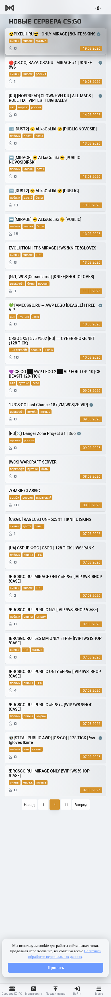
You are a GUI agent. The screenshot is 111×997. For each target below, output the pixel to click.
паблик (15, 136)
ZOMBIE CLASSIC (24, 490)
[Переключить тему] (98, 8)
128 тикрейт (18, 350)
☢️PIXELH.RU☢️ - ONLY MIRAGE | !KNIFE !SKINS (52, 34)
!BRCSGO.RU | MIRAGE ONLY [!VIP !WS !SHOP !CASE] (49, 773)
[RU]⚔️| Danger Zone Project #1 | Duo (42, 433)
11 (66, 805)
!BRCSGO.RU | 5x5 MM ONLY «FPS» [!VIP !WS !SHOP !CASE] (55, 640)
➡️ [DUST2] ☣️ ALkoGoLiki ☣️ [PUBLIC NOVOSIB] (53, 129)
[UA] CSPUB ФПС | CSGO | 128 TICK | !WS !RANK (51, 548)
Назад (29, 805)
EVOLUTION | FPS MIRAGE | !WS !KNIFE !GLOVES (52, 248)
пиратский (43, 497)
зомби (31, 412)
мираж (27, 41)
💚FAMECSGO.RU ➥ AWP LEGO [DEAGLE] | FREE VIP (52, 307)
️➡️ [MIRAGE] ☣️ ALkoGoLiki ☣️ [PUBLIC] (45, 219)
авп (12, 317)
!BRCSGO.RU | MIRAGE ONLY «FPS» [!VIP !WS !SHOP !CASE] (55, 578)
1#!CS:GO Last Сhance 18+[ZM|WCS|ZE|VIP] (48, 405)
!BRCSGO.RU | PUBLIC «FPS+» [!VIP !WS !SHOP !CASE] (50, 707)
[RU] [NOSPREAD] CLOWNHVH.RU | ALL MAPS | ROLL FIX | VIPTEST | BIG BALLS (51, 98)
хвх (12, 107)
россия (41, 74)
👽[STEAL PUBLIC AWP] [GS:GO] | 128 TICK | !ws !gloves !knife (52, 740)
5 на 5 (48, 350)
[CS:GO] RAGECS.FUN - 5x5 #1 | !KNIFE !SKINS (50, 519)
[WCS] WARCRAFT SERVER (33, 462)
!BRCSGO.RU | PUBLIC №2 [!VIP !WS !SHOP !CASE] (53, 609)
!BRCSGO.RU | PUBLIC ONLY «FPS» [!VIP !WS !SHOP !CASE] (55, 673)
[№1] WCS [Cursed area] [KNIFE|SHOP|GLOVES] (51, 276)
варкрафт (17, 283)
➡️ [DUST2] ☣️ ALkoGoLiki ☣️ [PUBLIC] (44, 191)
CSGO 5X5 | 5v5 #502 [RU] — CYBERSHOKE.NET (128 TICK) (52, 340)
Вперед (81, 805)
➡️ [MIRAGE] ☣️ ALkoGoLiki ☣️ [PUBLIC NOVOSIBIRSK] (44, 159)
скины (14, 41)
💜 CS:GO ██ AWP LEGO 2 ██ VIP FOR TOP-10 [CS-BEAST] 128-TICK (55, 373)
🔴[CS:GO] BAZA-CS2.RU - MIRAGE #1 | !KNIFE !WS (50, 64)
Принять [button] (56, 968)
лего (35, 317)
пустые (41, 41)
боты (39, 136)
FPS (39, 255)
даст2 (28, 136)
